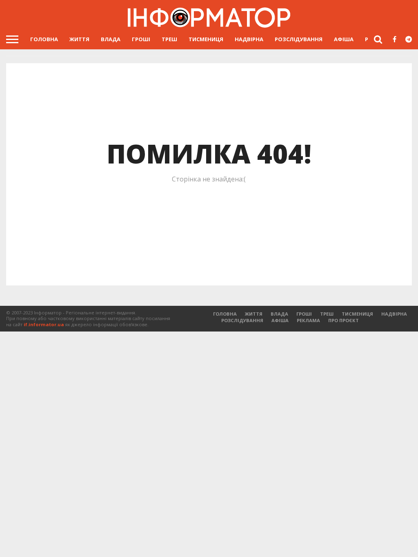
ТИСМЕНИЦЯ (206, 39)
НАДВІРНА (249, 39)
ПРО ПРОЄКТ (343, 320)
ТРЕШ (169, 39)
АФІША (344, 39)
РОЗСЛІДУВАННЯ (298, 39)
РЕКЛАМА (308, 320)
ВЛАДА (110, 39)
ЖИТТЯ (79, 39)
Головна (44, 39)
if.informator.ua (44, 324)
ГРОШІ (141, 39)
